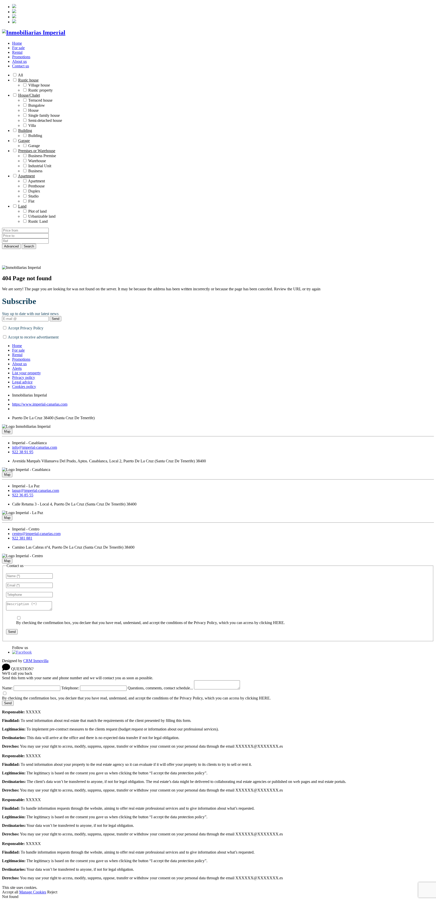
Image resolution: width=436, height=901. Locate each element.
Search (29, 246)
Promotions (21, 57)
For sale (18, 48)
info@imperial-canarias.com (34, 447)
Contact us (20, 66)
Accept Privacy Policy (25, 328)
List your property (26, 373)
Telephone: (70, 688)
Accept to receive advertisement (33, 337)
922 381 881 (22, 538)
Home (17, 43)
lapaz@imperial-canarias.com (35, 490)
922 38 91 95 (22, 452)
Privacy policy (23, 377)
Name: (7, 688)
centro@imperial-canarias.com (36, 533)
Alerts (17, 368)
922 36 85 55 (22, 495)
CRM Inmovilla (35, 661)
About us (19, 61)
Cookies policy (24, 386)
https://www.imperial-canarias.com (39, 404)
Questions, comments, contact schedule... (160, 688)
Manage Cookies (32, 892)
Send (55, 319)
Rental (17, 52)
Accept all (10, 892)
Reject (52, 892)
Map (7, 431)
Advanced (11, 246)
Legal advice (22, 382)
